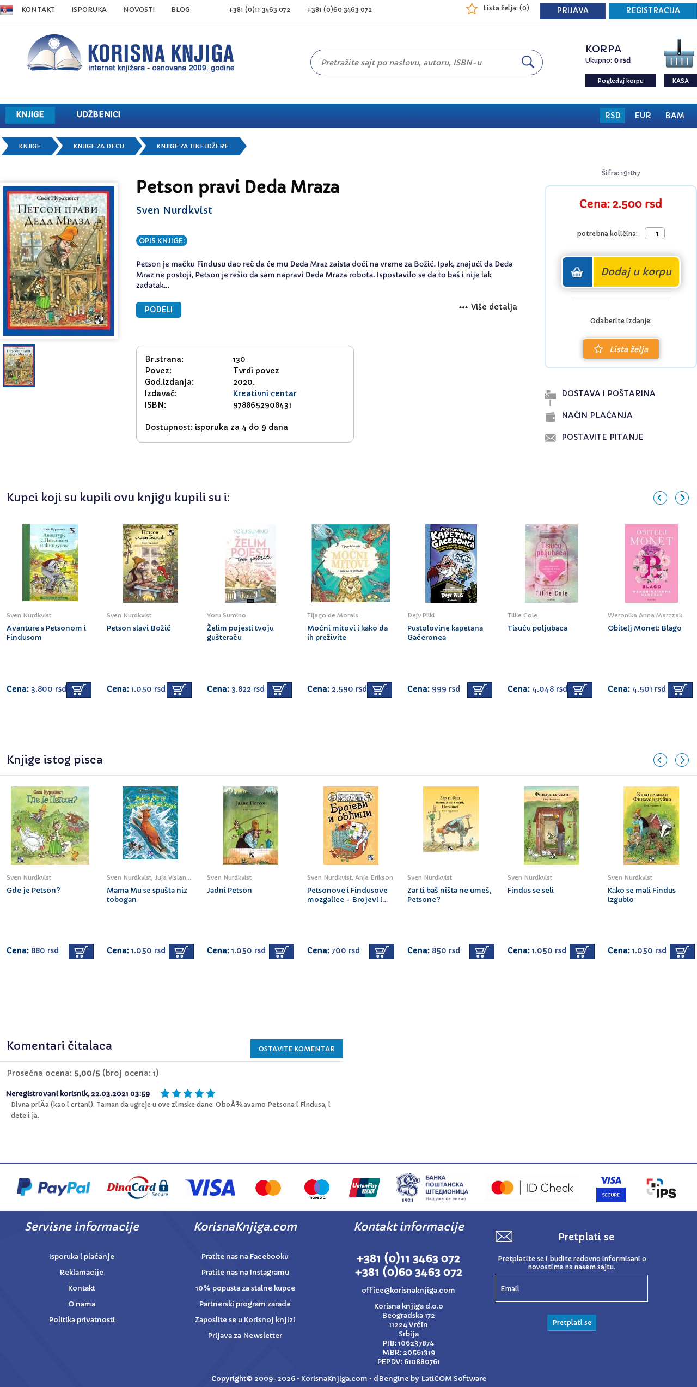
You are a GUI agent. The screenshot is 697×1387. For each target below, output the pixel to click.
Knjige (30, 146)
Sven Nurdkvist (174, 210)
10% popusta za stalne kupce (245, 1288)
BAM (674, 115)
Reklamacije (81, 1272)
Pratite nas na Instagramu (245, 1272)
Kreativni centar (265, 393)
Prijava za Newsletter (245, 1335)
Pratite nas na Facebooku (245, 1256)
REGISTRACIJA (653, 10)
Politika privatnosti (82, 1319)
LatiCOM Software (453, 1378)
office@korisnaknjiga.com (408, 1290)
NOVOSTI (139, 9)
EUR (642, 115)
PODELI (159, 309)
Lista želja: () (506, 8)
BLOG (180, 9)
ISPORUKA (89, 9)
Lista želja (628, 349)
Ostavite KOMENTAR (297, 1049)
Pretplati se (571, 1322)
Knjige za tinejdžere (193, 146)
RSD (612, 115)
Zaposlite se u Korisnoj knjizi (245, 1319)
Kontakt (38, 9)
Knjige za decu (99, 146)
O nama (81, 1304)
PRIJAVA (573, 10)
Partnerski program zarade (245, 1304)
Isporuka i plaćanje (81, 1256)
